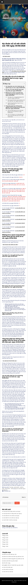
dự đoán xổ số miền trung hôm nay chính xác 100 (13, 558)
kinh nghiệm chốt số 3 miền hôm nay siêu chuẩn (12, 565)
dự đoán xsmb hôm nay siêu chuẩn (10, 560)
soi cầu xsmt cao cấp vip (7, 571)
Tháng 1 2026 (5, 546)
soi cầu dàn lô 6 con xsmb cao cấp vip (10, 517)
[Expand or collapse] (24, 84)
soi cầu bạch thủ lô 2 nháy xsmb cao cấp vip (12, 513)
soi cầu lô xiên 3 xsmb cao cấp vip (9, 520)
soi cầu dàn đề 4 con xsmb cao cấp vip (10, 515)
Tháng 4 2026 (5, 540)
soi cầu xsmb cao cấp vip (7, 569)
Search (17, 503)
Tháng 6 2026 (5, 535)
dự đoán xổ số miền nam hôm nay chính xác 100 (13, 556)
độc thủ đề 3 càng (6, 563)
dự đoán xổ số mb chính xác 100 (9, 554)
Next (23, 497)
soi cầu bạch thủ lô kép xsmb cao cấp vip (11, 511)
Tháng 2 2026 (5, 544)
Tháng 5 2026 (5, 537)
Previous (5, 497)
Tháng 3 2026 (5, 542)
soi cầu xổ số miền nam (7, 567)
